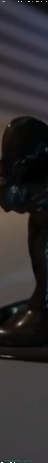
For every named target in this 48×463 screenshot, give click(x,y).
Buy (16, 1)
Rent (19, 1)
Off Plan (24, 1)
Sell (21, 1)
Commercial (29, 1)
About (33, 1)
